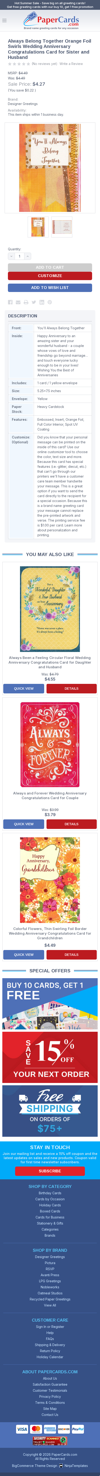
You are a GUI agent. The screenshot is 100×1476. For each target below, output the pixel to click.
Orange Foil (74, 419)
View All (50, 1305)
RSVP (50, 1269)
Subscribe (50, 1171)
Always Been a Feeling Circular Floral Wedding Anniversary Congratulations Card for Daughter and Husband (50, 662)
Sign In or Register (50, 1327)
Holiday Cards (50, 1205)
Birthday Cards (50, 1193)
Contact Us (50, 1415)
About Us (50, 1378)
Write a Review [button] (71, 64)
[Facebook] (10, 302)
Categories (50, 1229)
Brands (50, 1235)
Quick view (23, 688)
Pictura (50, 1263)
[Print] (26, 302)
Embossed (45, 419)
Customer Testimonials (50, 1390)
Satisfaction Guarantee (50, 1384)
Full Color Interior (50, 424)
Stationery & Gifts (50, 1223)
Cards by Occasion (50, 1199)
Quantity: (14, 249)
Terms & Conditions (50, 1403)
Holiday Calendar (50, 1357)
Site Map (50, 1409)
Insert (59, 419)
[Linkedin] (42, 302)
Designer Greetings (23, 104)
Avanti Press (50, 1275)
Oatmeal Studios (50, 1293)
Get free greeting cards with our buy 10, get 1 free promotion (50, 7)
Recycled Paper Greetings (50, 1299)
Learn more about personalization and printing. (59, 530)
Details (71, 688)
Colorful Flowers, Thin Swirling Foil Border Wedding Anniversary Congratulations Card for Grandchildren (50, 933)
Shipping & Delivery (50, 1345)
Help (50, 1333)
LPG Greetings (50, 1281)
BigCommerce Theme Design (34, 1466)
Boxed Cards (50, 1211)
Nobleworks (50, 1287)
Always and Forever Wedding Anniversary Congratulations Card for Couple (50, 795)
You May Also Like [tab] (50, 554)
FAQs (50, 1339)
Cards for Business (50, 1217)
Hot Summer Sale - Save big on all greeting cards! (50, 3)
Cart (95, 20)
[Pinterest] (49, 302)
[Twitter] (34, 302)
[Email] (18, 302)
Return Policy (50, 1351)
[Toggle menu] (4, 20)
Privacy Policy (50, 1396)
